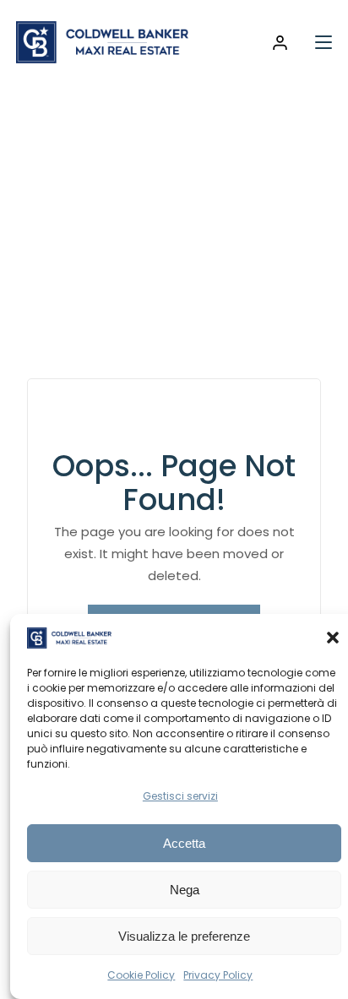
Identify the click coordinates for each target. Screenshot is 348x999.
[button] (332, 637)
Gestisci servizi (180, 796)
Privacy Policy (218, 975)
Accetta (184, 843)
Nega (184, 889)
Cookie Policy (141, 975)
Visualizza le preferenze (184, 936)
